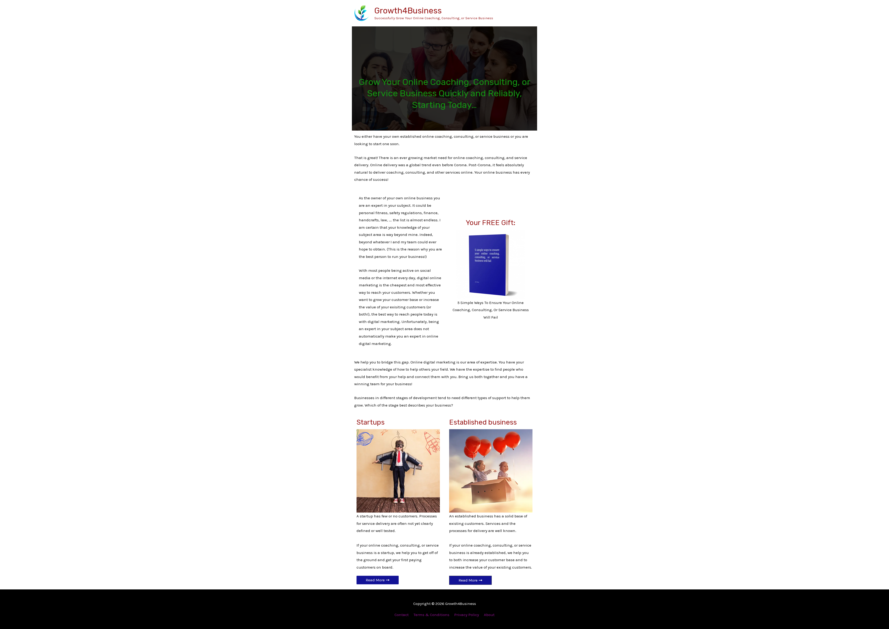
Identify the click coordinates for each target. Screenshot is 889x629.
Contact (401, 614)
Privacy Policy (466, 614)
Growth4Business (408, 11)
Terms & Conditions (431, 614)
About (489, 614)
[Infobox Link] (490, 272)
